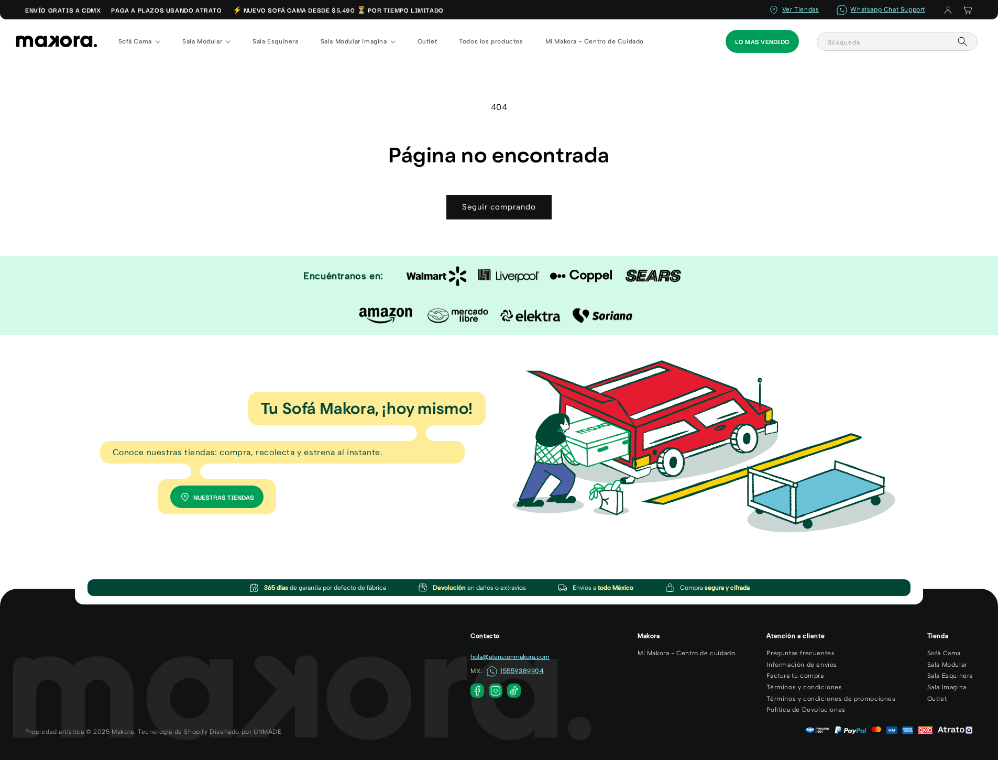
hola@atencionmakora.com (510, 656)
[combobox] (897, 41)
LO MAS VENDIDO (762, 41)
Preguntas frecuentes (800, 653)
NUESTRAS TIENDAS (223, 497)
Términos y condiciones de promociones (830, 698)
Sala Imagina (947, 687)
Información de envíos (801, 664)
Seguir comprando (499, 207)
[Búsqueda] (962, 41)
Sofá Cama (944, 653)
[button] (967, 10)
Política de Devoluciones (805, 709)
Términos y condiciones (804, 687)
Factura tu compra (795, 675)
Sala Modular (947, 664)
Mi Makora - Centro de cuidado (686, 653)
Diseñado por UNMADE (245, 731)
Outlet (937, 698)
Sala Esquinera (950, 675)
